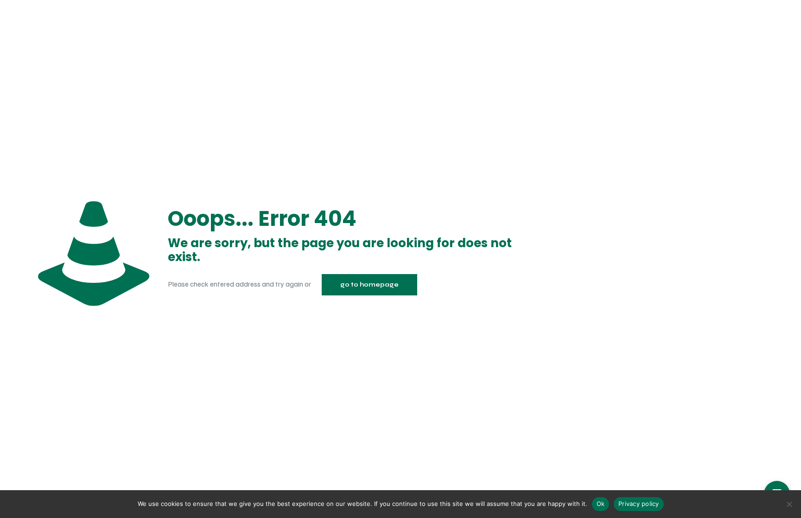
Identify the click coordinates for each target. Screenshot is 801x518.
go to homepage (369, 284)
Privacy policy (638, 503)
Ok (601, 503)
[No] (789, 504)
